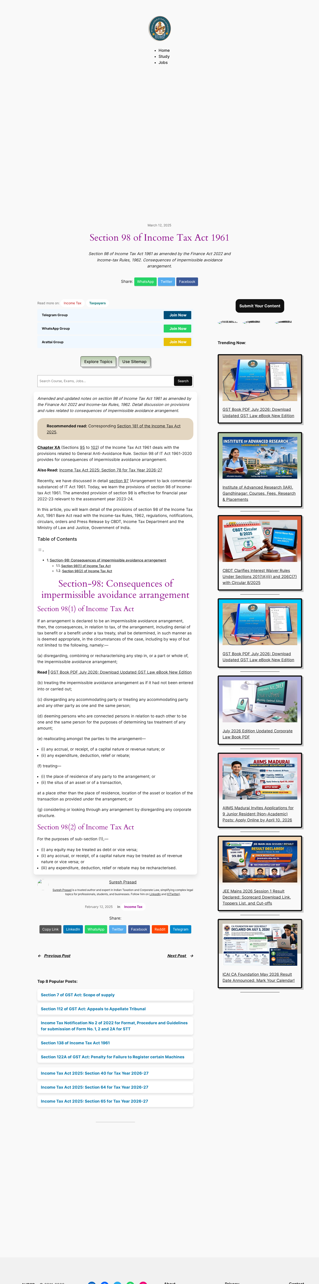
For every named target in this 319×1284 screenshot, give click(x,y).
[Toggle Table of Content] (40, 550)
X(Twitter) (173, 894)
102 (94, 447)
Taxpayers (97, 303)
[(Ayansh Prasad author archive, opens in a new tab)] (256, 320)
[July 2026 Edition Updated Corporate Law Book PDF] (260, 702)
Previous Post (57, 955)
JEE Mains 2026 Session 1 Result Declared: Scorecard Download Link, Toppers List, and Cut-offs (257, 897)
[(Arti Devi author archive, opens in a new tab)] (228, 320)
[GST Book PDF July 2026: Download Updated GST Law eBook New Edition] (260, 381)
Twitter (166, 281)
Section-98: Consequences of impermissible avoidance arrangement (108, 560)
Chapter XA (48, 447)
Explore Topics (98, 361)
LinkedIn (155, 894)
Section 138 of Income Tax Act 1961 (75, 1043)
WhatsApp (145, 281)
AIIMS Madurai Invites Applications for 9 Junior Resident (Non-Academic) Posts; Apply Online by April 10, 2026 (258, 814)
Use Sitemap (134, 361)
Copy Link (50, 929)
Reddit (160, 929)
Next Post (177, 955)
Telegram (180, 929)
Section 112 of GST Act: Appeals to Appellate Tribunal (93, 1009)
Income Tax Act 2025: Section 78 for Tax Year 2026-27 (110, 470)
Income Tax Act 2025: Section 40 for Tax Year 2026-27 (95, 1073)
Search (183, 381)
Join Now (178, 315)
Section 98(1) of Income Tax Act (86, 566)
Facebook (187, 281)
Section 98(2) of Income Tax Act (87, 571)
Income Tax (73, 303)
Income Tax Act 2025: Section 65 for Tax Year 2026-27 (94, 1101)
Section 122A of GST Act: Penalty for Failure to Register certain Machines (112, 1057)
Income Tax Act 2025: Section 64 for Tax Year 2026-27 (94, 1087)
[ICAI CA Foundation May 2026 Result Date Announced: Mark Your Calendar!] (260, 945)
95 (82, 447)
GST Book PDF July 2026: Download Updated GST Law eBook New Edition (121, 672)
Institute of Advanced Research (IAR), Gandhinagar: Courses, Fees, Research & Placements (259, 493)
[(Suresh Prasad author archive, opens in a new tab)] (288, 320)
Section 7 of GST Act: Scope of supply (78, 995)
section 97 (119, 480)
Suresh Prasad (123, 882)
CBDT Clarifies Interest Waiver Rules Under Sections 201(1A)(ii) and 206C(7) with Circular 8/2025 (260, 576)
